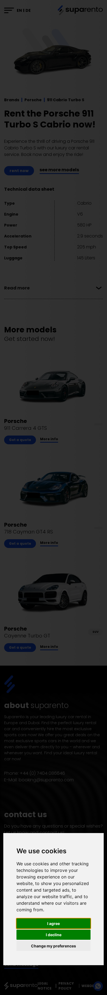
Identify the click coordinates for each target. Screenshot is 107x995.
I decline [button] (53, 934)
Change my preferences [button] (53, 946)
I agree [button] (53, 923)
